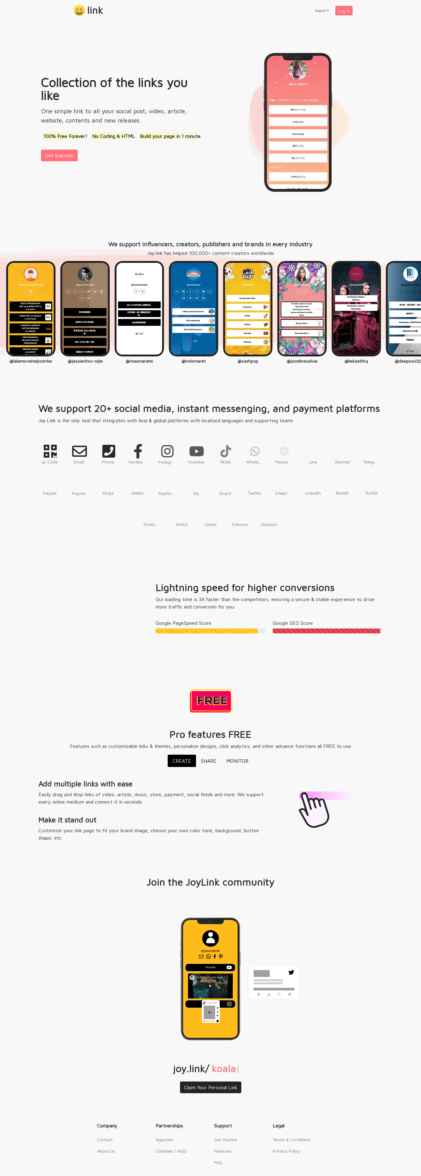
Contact (104, 1139)
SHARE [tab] (208, 761)
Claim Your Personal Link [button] (210, 1087)
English (320, 10)
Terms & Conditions (292, 1139)
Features (222, 1151)
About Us (106, 1151)
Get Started (225, 1139)
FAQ (218, 1162)
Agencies (165, 1139)
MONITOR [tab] (237, 761)
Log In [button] (344, 10)
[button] (88, 10)
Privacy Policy (286, 1151)
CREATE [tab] (182, 761)
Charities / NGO (171, 1151)
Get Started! (59, 155)
